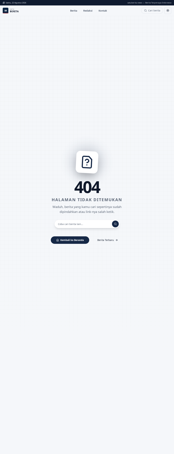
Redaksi (87, 10)
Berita (73, 10)
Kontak (103, 10)
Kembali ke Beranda (72, 240)
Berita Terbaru (105, 240)
